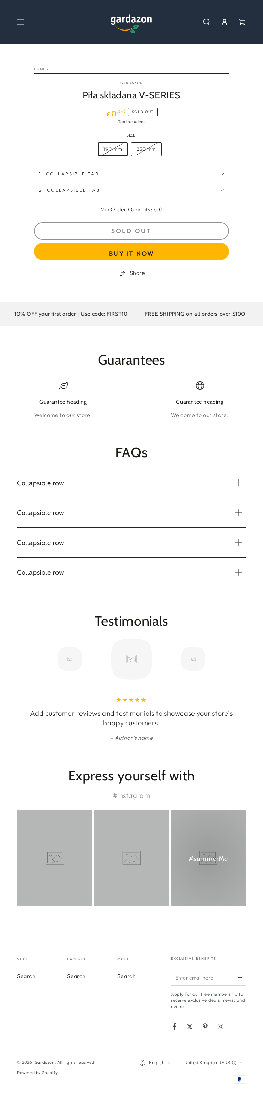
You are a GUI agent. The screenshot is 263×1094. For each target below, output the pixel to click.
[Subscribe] (242, 977)
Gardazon (131, 83)
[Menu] (21, 21)
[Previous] (24, 659)
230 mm (149, 151)
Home (40, 68)
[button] (206, 21)
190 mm (115, 151)
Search (26, 976)
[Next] (239, 659)
